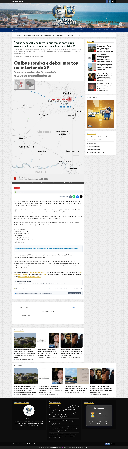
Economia (39, 30)
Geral (17, 187)
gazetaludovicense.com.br (37, 272)
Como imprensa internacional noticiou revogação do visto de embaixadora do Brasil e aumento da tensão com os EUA (92, 58)
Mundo (65, 30)
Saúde (87, 30)
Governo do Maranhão (93, 146)
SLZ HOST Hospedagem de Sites (96, 152)
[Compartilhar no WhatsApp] (73, 196)
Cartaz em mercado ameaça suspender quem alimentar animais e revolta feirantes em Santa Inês (92, 67)
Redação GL (18, 56)
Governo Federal (91, 143)
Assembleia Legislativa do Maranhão (97, 137)
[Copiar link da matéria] (70, 196)
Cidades (30, 30)
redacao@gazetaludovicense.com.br (29, 276)
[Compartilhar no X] (81, 196)
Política (72, 30)
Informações (96, 30)
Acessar (74, 307)
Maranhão (57, 30)
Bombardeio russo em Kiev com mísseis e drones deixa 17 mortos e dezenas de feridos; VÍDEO (92, 87)
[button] (13, 30)
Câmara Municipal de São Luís (95, 140)
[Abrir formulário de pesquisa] (115, 30)
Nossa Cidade (24, 443)
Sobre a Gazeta (33, 443)
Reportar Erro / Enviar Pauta (74, 293)
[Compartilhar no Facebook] (77, 196)
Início (17, 30)
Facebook (45, 274)
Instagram (17, 274)
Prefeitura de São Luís (93, 149)
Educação (48, 30)
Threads (24, 274)
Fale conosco (16, 443)
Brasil (24, 30)
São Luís (80, 30)
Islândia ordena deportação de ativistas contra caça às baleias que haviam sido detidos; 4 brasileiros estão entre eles (92, 77)
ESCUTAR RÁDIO (109, 30)
